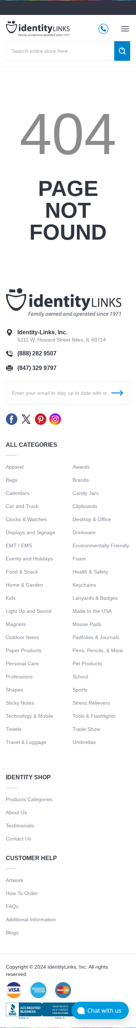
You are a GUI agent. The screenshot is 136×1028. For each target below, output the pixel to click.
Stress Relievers (91, 703)
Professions (19, 677)
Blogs (12, 933)
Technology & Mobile (29, 716)
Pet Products (87, 663)
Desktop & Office (92, 519)
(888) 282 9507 (37, 353)
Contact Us (18, 839)
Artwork (14, 880)
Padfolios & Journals (96, 637)
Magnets (16, 624)
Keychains (84, 585)
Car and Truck (22, 506)
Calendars (17, 493)
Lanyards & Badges (95, 598)
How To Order (22, 893)
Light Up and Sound (28, 611)
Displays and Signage (30, 532)
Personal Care (22, 663)
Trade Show (86, 729)
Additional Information (31, 919)
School (80, 677)
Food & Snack (22, 572)
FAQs (12, 906)
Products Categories (29, 799)
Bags (11, 480)
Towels (13, 729)
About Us (16, 812)
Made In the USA (92, 611)
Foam (79, 559)
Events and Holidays (29, 559)
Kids (11, 598)
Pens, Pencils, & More (98, 650)
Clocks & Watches (26, 519)
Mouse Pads (87, 624)
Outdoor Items (22, 637)
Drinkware (84, 532)
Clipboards (85, 506)
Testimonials (20, 825)
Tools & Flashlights (94, 716)
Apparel (15, 467)
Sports (80, 690)
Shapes (14, 690)
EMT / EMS (19, 545)
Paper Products (23, 650)
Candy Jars (86, 493)
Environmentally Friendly (101, 545)
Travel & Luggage (26, 742)
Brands (81, 480)
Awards (81, 467)
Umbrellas (84, 742)
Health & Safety (90, 572)
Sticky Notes (20, 703)
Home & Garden (24, 585)
